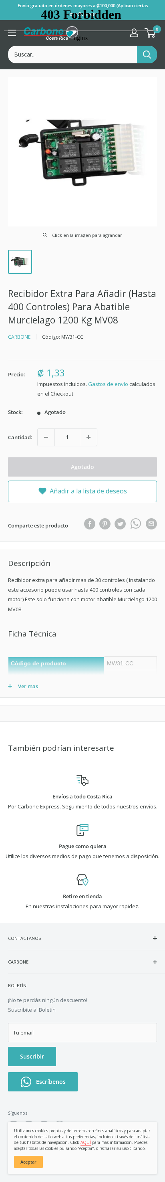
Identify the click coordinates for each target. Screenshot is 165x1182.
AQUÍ (85, 1142)
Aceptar (28, 1162)
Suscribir (32, 1056)
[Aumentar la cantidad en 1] (88, 437)
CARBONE (19, 336)
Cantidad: (20, 437)
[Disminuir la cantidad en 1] (46, 437)
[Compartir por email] (151, 523)
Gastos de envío (108, 384)
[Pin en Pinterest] (105, 523)
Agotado (82, 467)
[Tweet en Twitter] (120, 523)
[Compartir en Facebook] (89, 523)
